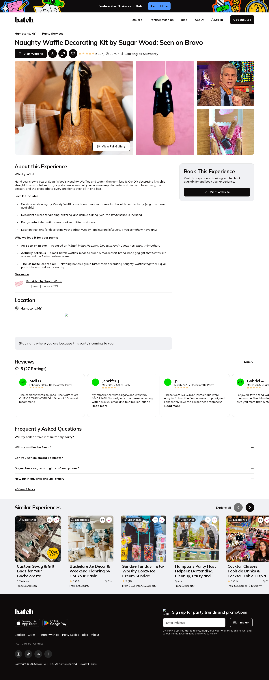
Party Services (52, 33)
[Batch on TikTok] (28, 654)
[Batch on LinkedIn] (38, 654)
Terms (93, 664)
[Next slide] (250, 507)
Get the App (242, 19)
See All (249, 362)
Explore (137, 20)
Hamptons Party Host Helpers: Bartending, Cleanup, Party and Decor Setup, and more (195, 571)
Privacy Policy (208, 633)
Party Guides (70, 634)
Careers (26, 643)
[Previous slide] (238, 507)
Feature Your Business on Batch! (121, 6)
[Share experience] (52, 53)
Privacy (83, 664)
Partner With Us (162, 20)
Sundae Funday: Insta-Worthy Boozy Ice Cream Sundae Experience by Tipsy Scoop (143, 571)
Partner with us (48, 634)
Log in (218, 19)
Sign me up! (241, 622)
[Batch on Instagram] (18, 654)
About (199, 20)
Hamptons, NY (25, 33)
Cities (32, 634)
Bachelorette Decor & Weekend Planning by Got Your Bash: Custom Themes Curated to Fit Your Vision (90, 571)
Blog (184, 20)
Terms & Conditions (182, 633)
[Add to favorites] (73, 53)
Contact (38, 643)
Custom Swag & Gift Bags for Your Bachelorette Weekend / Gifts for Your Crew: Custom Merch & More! (36, 571)
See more (22, 274)
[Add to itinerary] (62, 53)
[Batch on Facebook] (48, 654)
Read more (100, 406)
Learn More (159, 6)
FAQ (17, 643)
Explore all (223, 507)
